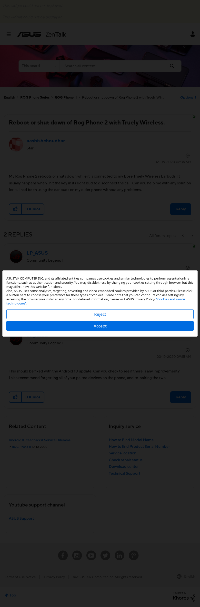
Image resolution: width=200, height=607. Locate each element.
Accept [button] (100, 326)
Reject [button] (100, 314)
